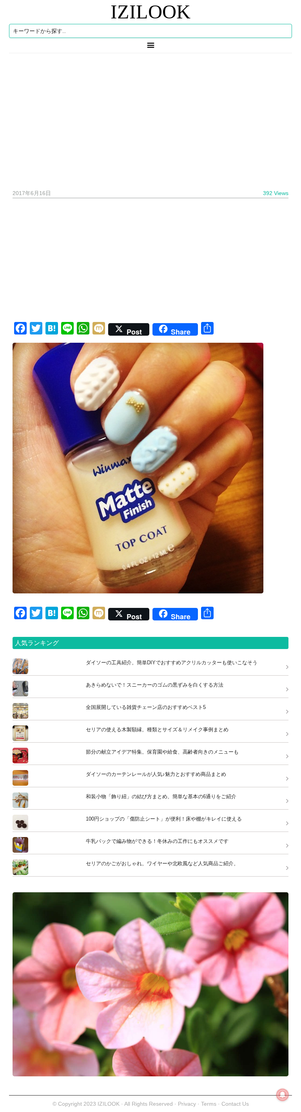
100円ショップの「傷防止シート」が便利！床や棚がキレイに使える (164, 819)
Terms (209, 1104)
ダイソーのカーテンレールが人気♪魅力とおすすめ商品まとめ (156, 774)
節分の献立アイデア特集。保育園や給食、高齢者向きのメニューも (162, 752)
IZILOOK (150, 12)
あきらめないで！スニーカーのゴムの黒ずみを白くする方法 (154, 685)
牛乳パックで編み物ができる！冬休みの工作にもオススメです (157, 841)
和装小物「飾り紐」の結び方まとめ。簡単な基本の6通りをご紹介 (161, 796)
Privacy (187, 1104)
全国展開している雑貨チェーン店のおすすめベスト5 (146, 707)
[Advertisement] (150, 118)
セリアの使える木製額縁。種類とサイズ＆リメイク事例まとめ (157, 729)
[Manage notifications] (282, 1094)
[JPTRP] (150, 1074)
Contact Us (235, 1104)
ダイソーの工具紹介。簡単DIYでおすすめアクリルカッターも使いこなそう (171, 662)
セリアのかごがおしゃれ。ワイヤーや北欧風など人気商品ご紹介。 (162, 863)
